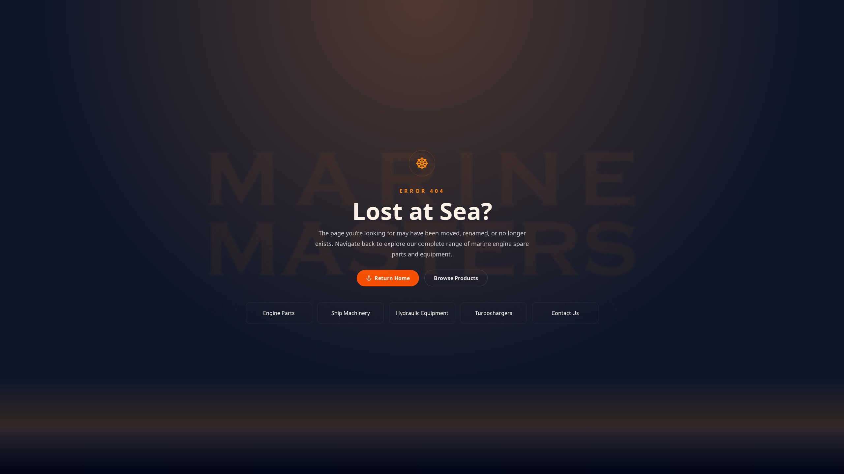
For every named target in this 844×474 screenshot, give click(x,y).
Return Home (392, 278)
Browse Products (456, 278)
